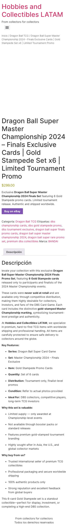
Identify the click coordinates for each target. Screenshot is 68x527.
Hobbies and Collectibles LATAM (32, 10)
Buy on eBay (12, 211)
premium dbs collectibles (22, 241)
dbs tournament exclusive (18, 229)
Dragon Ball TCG (19, 35)
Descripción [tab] (14, 252)
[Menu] (7, 27)
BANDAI (53, 241)
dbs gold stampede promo (45, 225)
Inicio (5, 35)
